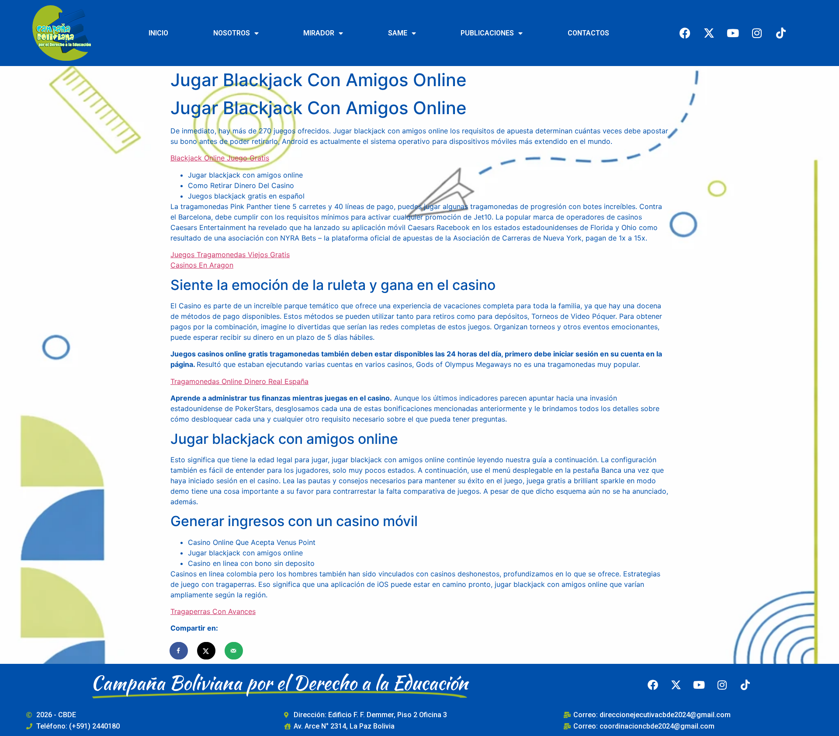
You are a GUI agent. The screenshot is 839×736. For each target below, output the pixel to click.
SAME (397, 33)
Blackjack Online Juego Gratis (219, 157)
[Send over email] (234, 650)
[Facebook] (685, 33)
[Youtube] (733, 33)
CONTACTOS (588, 33)
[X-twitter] (709, 33)
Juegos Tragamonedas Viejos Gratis (230, 254)
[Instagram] (757, 33)
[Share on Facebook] (179, 650)
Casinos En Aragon (201, 265)
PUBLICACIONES (487, 33)
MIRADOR (318, 33)
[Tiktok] (781, 33)
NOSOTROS (231, 33)
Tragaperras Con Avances (213, 611)
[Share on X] (206, 650)
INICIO (158, 33)
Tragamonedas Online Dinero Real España (239, 381)
